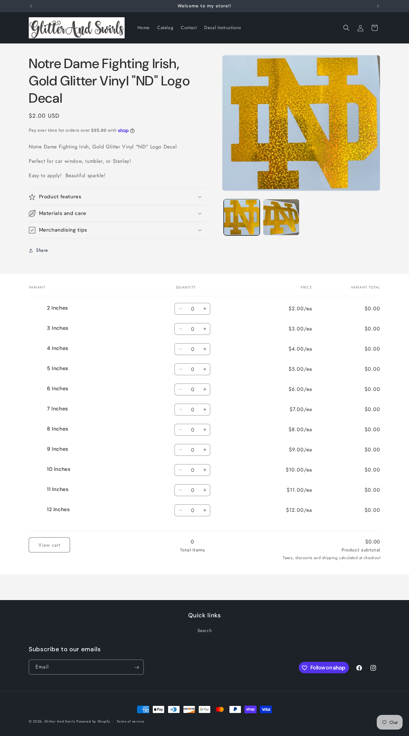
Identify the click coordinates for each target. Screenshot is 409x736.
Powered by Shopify (93, 721)
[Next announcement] (378, 6)
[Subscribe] (136, 667)
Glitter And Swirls (59, 721)
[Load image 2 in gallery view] (281, 217)
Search (204, 630)
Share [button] (42, 250)
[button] (346, 28)
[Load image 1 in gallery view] (242, 217)
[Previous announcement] (31, 6)
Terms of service (130, 721)
